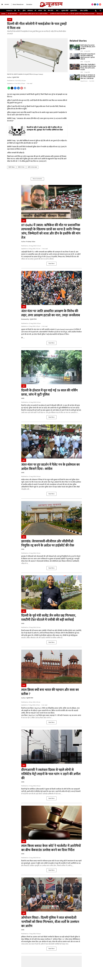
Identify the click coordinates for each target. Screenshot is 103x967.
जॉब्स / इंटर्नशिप (84, 10)
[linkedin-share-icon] (18, 89)
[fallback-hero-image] (75, 47)
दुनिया (24, 10)
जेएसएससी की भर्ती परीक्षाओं (45, 556)
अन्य (57, 10)
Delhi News (12, 167)
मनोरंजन (40, 10)
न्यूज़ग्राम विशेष (73, 10)
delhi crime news (32, 167)
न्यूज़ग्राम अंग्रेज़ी (64, 10)
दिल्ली (23, 789)
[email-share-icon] (21, 89)
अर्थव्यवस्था (30, 10)
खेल (45, 10)
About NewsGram (18, 4)
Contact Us (9, 10)
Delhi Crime (21, 167)
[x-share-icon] (12, 89)
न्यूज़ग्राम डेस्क (15, 77)
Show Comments (37, 179)
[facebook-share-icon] (15, 89)
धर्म (35, 10)
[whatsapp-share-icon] (8, 89)
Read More (51, 264)
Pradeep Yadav (30, 241)
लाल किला (29, 861)
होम (15, 10)
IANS (22, 398)
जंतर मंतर (36, 330)
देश (18, 10)
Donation (29, 4)
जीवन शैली (50, 10)
